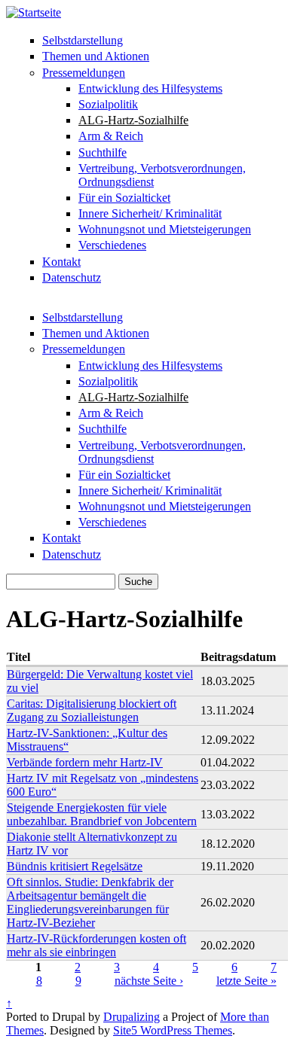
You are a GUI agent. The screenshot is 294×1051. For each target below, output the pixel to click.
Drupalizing (131, 1016)
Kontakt (61, 261)
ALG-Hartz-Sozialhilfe (133, 120)
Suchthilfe (102, 152)
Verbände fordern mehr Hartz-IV (85, 762)
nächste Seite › (149, 980)
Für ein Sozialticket (124, 197)
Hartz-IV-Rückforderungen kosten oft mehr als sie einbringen (96, 945)
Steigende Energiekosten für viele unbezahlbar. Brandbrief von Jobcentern (102, 814)
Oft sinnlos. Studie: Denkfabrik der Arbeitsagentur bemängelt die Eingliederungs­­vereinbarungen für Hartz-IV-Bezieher (90, 902)
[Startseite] (33, 12)
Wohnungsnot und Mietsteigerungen (164, 229)
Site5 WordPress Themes (172, 1030)
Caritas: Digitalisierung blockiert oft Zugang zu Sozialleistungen (91, 710)
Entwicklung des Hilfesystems (150, 88)
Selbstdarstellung (82, 40)
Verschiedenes (112, 245)
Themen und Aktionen (95, 56)
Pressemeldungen (83, 72)
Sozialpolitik (108, 104)
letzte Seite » (246, 980)
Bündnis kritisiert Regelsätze (74, 866)
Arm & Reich (110, 135)
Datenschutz (71, 277)
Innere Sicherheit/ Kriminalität (150, 213)
